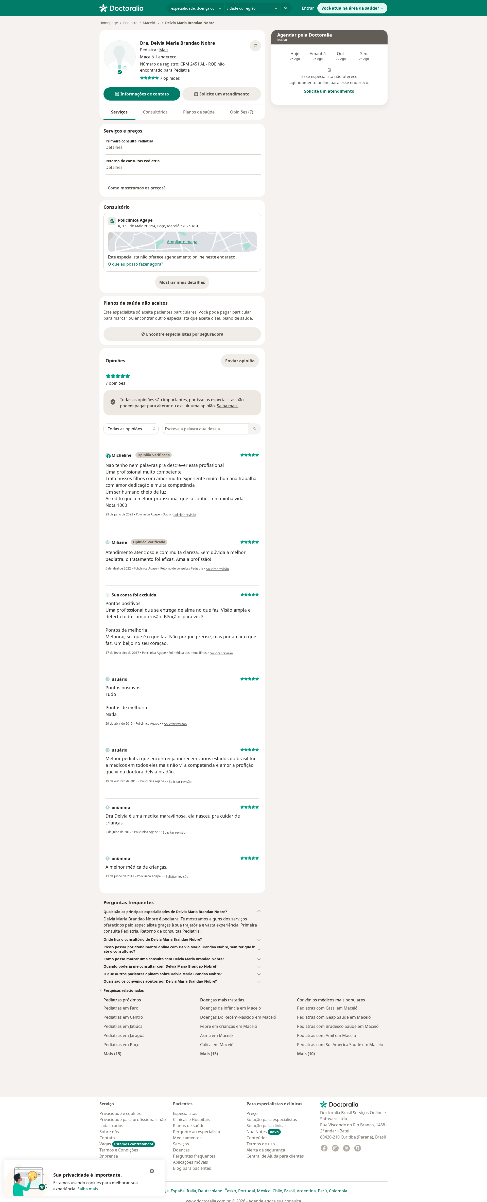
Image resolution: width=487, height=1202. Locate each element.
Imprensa (108, 1156)
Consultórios (155, 112)
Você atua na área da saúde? (350, 8)
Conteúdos (257, 1138)
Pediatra (130, 22)
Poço (161, 225)
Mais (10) (306, 1054)
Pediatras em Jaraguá (124, 1035)
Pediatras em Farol (121, 1008)
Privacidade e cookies (120, 1113)
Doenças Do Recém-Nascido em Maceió (238, 1017)
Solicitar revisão (184, 515)
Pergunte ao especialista (196, 1131)
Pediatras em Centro (123, 1017)
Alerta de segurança (266, 1150)
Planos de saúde (199, 112)
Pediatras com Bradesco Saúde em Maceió (338, 1026)
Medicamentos (187, 1138)
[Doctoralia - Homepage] (131, 7)
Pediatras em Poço (121, 1044)
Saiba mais (87, 1189)
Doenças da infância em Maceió (230, 1008)
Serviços (119, 112)
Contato (107, 1138)
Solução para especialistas (272, 1119)
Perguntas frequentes (194, 1156)
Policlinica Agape (135, 220)
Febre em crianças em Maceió (228, 1026)
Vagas (126, 1144)
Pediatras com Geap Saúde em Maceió (334, 1017)
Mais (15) (112, 1054)
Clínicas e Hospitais (191, 1119)
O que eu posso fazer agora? (135, 264)
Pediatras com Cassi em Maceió (327, 1008)
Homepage (108, 22)
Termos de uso (261, 1144)
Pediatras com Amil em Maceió (326, 1035)
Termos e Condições (118, 1150)
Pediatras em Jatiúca (123, 1026)
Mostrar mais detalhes (184, 284)
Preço (252, 1113)
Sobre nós (109, 1131)
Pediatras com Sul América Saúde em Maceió (340, 1044)
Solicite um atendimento (329, 91)
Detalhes (114, 147)
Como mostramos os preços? (137, 188)
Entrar (308, 8)
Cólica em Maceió (217, 1044)
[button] (141, 94)
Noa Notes (263, 1131)
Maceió (173, 225)
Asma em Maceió (216, 1035)
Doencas (181, 1150)
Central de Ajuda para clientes (275, 1156)
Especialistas (185, 1113)
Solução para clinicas (267, 1125)
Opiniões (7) (241, 112)
